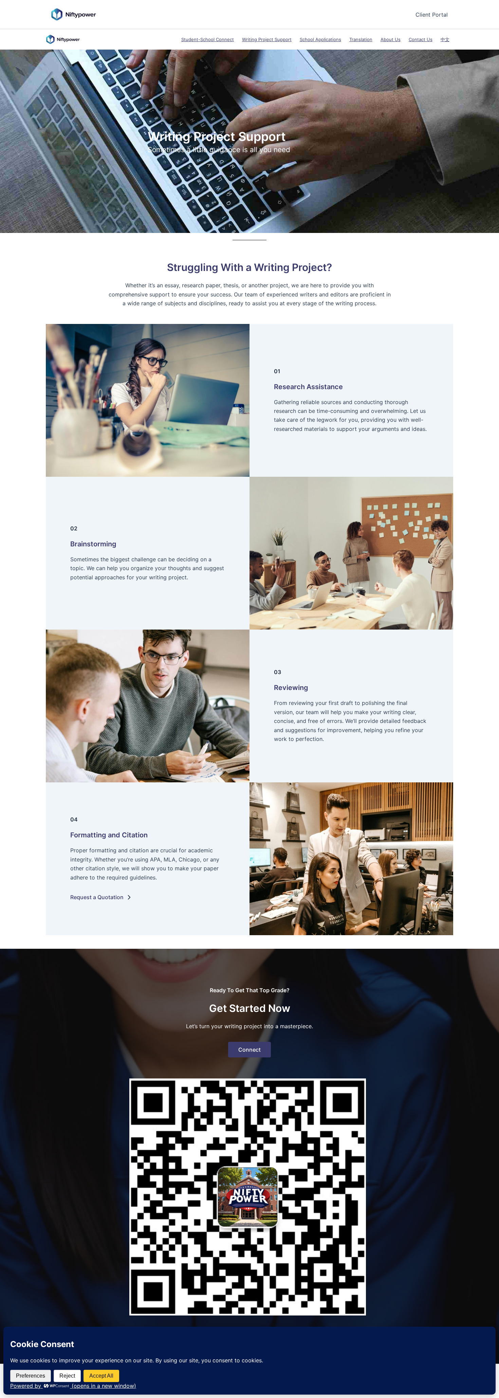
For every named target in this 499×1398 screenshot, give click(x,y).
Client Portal (431, 14)
